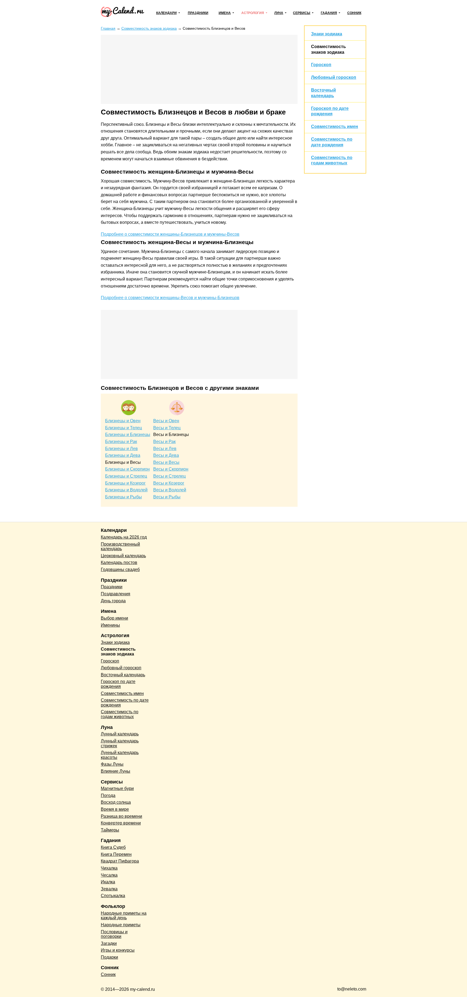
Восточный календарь (123, 674)
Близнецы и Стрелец (126, 476)
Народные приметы (121, 924)
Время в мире (115, 809)
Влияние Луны (115, 771)
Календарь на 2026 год (124, 537)
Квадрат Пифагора (120, 861)
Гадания (329, 13)
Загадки (109, 943)
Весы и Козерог (168, 483)
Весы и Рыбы (167, 497)
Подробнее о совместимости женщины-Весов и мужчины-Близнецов (170, 297)
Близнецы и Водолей (126, 490)
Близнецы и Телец (123, 427)
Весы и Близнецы (171, 434)
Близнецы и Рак (121, 441)
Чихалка (109, 868)
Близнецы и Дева (122, 455)
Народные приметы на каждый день (123, 915)
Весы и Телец (167, 427)
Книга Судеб (113, 847)
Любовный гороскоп (333, 77)
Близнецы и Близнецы (127, 434)
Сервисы (301, 13)
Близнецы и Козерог (125, 483)
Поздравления (115, 594)
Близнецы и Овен (123, 420)
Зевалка (109, 889)
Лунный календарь (120, 734)
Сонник (354, 13)
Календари (166, 13)
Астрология (252, 13)
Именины (110, 625)
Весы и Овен (166, 420)
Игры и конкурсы (118, 950)
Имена (225, 13)
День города (113, 601)
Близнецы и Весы (123, 462)
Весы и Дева (166, 455)
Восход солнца (116, 802)
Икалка (108, 882)
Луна (278, 13)
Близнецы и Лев (121, 448)
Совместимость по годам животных (119, 714)
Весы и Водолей (169, 490)
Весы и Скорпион (170, 469)
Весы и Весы (166, 462)
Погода (108, 795)
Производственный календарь (120, 546)
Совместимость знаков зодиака (118, 651)
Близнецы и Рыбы (123, 497)
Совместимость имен (334, 126)
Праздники (198, 13)
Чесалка (109, 875)
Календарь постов (119, 562)
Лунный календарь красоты (120, 755)
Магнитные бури (117, 788)
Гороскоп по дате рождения (118, 684)
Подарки (109, 957)
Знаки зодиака (326, 34)
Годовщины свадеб (120, 569)
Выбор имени (114, 618)
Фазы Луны (112, 764)
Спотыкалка (113, 895)
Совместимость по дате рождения (125, 702)
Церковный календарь (123, 555)
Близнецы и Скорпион (127, 469)
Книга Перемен (116, 854)
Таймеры (110, 830)
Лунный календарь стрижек (120, 743)
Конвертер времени (121, 823)
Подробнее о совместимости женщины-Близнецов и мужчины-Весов (170, 234)
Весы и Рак (164, 441)
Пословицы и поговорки (114, 934)
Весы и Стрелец (169, 476)
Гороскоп (321, 64)
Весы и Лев (164, 448)
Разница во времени (121, 816)
